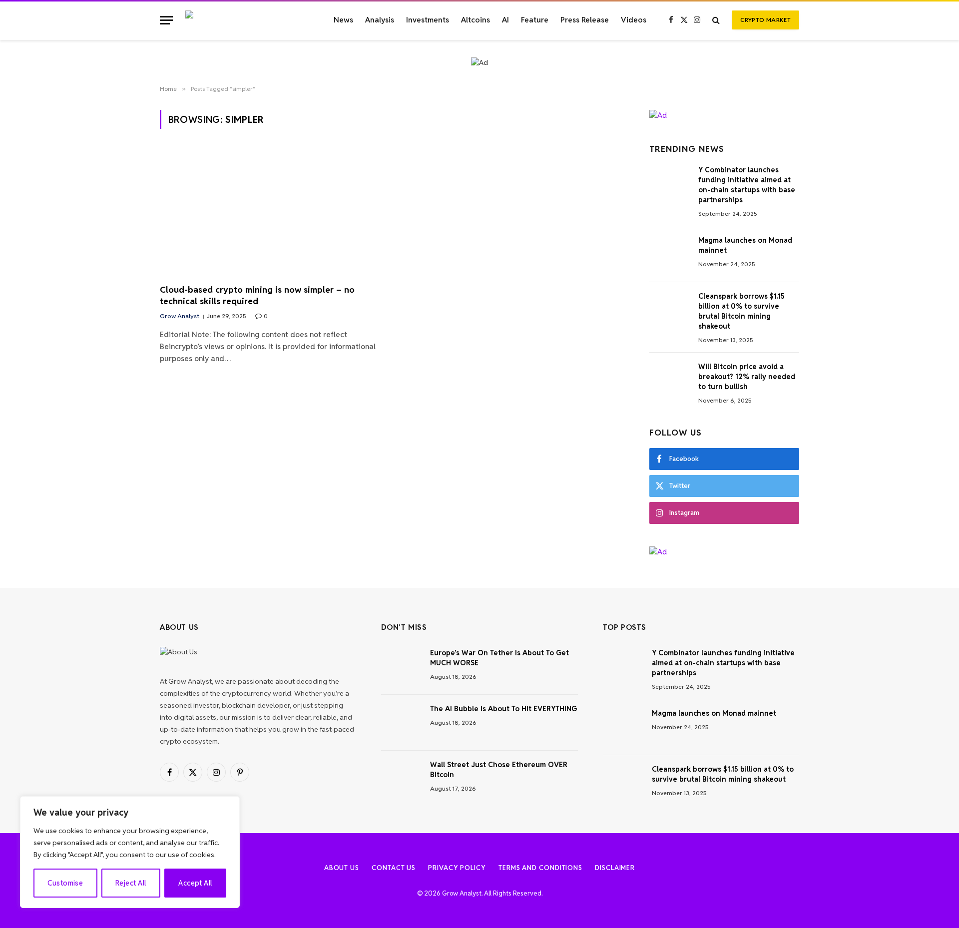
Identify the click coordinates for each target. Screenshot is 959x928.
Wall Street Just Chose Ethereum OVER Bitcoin (498, 769)
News (343, 19)
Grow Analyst (179, 316)
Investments (427, 19)
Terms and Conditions (540, 868)
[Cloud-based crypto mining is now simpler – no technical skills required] (273, 212)
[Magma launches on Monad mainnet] (669, 254)
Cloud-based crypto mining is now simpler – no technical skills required (257, 295)
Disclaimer (615, 868)
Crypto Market (765, 19)
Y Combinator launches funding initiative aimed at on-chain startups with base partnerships (746, 184)
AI (505, 19)
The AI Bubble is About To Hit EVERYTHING (503, 708)
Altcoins (475, 19)
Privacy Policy (457, 868)
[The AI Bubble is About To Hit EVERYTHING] (401, 723)
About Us (341, 868)
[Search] (716, 20)
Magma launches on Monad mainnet (745, 245)
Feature (534, 19)
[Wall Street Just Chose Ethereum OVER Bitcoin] (401, 779)
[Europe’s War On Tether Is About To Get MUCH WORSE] (401, 667)
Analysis (379, 19)
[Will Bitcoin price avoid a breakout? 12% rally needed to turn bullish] (669, 381)
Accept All (195, 883)
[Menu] (166, 20)
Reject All (130, 883)
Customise (65, 883)
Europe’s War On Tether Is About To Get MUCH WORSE (499, 657)
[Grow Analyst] (247, 19)
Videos (633, 19)
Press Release (584, 19)
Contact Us (394, 868)
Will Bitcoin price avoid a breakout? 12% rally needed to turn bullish (746, 376)
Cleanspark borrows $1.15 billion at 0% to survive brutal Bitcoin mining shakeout (741, 311)
